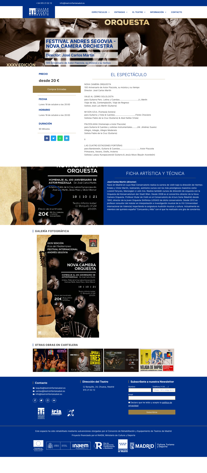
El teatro (137, 12)
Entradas (119, 12)
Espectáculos (99, 12)
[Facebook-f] (35, 400)
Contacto (176, 12)
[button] (47, 138)
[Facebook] (154, 3)
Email (130, 394)
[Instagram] (166, 3)
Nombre (131, 386)
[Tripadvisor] (172, 3)
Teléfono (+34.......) (160, 386)
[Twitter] (160, 3)
